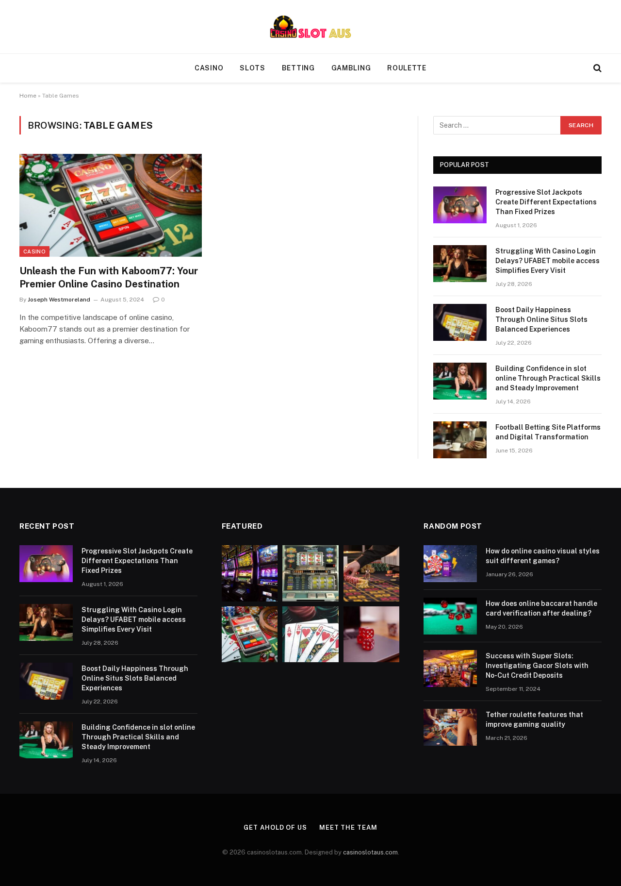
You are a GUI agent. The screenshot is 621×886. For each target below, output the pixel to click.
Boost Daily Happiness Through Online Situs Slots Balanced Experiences (541, 319)
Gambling (351, 68)
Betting (298, 68)
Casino (209, 68)
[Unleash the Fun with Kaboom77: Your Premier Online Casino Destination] (110, 205)
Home (27, 95)
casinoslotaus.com (370, 852)
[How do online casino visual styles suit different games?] (450, 563)
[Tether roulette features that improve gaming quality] (450, 727)
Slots (252, 68)
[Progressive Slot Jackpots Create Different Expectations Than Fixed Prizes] (460, 204)
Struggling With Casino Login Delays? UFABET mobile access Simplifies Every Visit (547, 260)
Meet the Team (348, 827)
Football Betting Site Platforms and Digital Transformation (548, 432)
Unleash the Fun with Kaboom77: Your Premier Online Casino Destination (108, 277)
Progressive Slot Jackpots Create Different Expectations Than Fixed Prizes (546, 202)
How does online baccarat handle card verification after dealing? (541, 608)
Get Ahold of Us (275, 827)
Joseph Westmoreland (59, 299)
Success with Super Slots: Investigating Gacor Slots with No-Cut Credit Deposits (537, 665)
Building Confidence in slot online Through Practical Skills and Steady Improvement (548, 378)
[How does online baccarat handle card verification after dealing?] (450, 616)
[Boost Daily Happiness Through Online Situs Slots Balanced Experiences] (460, 322)
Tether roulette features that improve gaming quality (534, 719)
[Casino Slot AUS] (310, 26)
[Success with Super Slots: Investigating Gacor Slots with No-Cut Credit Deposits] (450, 668)
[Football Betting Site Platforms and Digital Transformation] (460, 439)
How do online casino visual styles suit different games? (543, 556)
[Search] (596, 68)
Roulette (406, 68)
